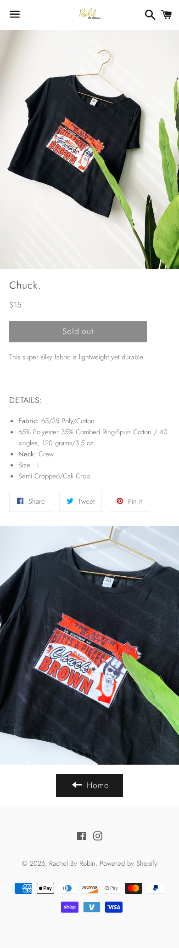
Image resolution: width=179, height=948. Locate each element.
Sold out (78, 331)
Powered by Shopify (128, 863)
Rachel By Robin (72, 863)
